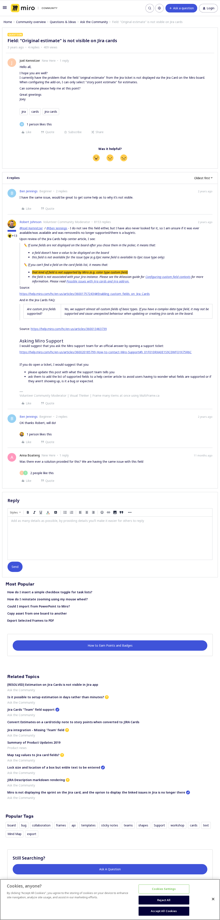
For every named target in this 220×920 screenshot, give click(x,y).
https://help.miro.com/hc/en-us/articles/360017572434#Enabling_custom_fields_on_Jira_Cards (85, 294)
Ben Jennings (29, 191)
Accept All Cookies (164, 911)
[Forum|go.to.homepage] (34, 8)
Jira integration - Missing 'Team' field (35, 730)
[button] (4, 9)
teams (128, 825)
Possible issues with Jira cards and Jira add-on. (97, 281)
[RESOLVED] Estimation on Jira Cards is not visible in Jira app (52, 685)
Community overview (31, 22)
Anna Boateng (30, 455)
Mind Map (14, 834)
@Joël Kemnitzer (31, 228)
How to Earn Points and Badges (110, 645)
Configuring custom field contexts (168, 277)
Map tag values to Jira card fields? (33, 755)
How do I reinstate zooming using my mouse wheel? (47, 599)
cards (35, 111)
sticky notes (109, 825)
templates (88, 825)
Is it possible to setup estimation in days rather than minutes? (55, 697)
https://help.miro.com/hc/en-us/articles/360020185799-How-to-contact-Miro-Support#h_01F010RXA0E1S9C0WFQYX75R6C (106, 352)
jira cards (50, 111)
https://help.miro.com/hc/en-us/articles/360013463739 (69, 329)
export (31, 834)
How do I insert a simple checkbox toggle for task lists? (49, 592)
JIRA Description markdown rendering (36, 780)
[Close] (213, 899)
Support (159, 825)
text (206, 825)
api (74, 825)
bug (23, 825)
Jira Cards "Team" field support (31, 709)
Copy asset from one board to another (37, 613)
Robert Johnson (30, 222)
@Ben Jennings (56, 228)
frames (61, 825)
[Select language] (159, 8)
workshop (177, 825)
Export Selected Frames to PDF (30, 620)
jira (23, 111)
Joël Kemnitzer (30, 61)
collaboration (41, 825)
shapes (143, 825)
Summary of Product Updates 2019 (33, 742)
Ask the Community (94, 22)
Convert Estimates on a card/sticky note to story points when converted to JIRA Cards (73, 722)
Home (7, 22)
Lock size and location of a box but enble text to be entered (53, 767)
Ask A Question (110, 869)
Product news (17, 748)
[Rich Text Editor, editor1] (110, 538)
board (12, 825)
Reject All (163, 900)
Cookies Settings (164, 889)
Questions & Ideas (63, 22)
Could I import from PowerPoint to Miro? (38, 606)
